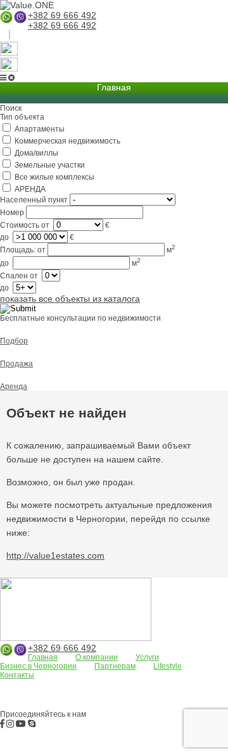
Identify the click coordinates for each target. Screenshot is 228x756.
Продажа (16, 363)
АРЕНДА (17, 695)
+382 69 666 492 (62, 15)
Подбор (14, 341)
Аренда (13, 386)
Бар (125, 695)
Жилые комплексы (75, 695)
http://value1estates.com (55, 555)
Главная (43, 657)
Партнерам (115, 666)
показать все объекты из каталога (70, 299)
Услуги (147, 657)
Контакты (17, 675)
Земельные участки (98, 684)
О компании (96, 657)
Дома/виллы (166, 684)
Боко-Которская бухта (179, 695)
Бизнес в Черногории (38, 666)
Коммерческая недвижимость (88, 705)
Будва (12, 705)
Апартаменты (28, 684)
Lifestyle (167, 666)
